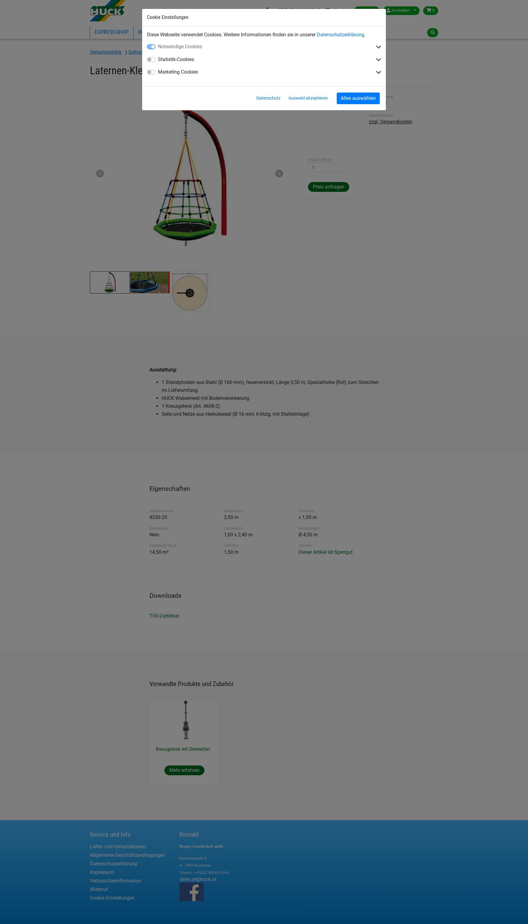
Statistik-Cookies (176, 59)
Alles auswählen (358, 98)
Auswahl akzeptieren (308, 98)
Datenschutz (268, 98)
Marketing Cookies (178, 72)
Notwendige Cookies (180, 46)
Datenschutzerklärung (340, 35)
